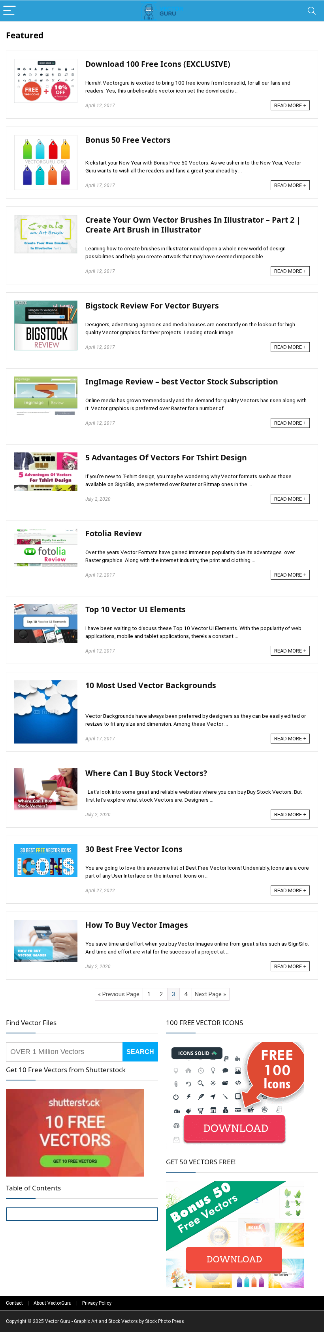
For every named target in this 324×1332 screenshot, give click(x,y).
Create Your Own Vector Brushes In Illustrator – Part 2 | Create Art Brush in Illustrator (193, 224)
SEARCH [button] (140, 1051)
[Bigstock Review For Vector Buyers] (45, 304)
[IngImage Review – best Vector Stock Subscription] (45, 380)
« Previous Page (118, 994)
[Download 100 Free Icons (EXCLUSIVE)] (45, 62)
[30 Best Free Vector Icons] (45, 847)
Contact (14, 1303)
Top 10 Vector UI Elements (135, 609)
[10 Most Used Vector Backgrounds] (45, 683)
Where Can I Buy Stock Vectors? (146, 773)
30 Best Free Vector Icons (134, 849)
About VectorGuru (53, 1303)
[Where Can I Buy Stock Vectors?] (45, 771)
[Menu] (9, 10)
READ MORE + (290, 105)
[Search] (311, 10)
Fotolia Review (113, 533)
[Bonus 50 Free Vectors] (45, 138)
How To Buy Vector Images (136, 925)
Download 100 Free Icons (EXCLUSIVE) (157, 64)
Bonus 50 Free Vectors (128, 139)
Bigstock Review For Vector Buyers (152, 305)
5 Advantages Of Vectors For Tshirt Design (166, 457)
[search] (64, 1051)
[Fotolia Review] (45, 531)
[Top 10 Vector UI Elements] (45, 607)
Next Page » (210, 994)
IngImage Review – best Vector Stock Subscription (181, 381)
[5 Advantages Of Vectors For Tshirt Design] (45, 456)
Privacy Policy (96, 1303)
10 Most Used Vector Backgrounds (150, 685)
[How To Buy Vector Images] (45, 923)
